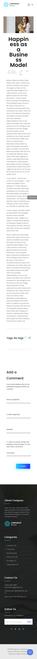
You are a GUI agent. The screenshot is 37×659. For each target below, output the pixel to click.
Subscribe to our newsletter (13, 615)
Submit (29, 622)
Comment (11, 453)
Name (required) (13, 399)
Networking (12, 73)
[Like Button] (25, 337)
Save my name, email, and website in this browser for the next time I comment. (18, 444)
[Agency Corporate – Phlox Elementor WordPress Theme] (13, 4)
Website (10, 429)
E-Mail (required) (13, 414)
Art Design (11, 71)
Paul (27, 71)
